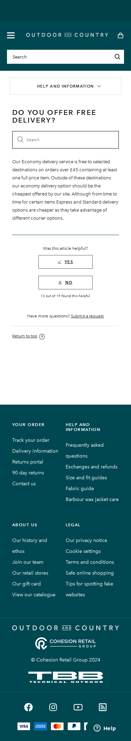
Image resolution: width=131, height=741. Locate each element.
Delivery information (35, 451)
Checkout (118, 35)
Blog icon (103, 707)
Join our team (27, 562)
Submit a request (87, 316)
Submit (117, 56)
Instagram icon (53, 707)
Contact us (24, 484)
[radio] (65, 262)
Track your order (30, 440)
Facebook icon (28, 707)
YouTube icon (78, 707)
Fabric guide (80, 489)
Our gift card (26, 584)
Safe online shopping (90, 573)
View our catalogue (34, 595)
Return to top (24, 336)
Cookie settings (83, 551)
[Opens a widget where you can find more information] (105, 728)
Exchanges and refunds (91, 467)
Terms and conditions (90, 562)
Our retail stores (30, 573)
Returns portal (27, 462)
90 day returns (28, 473)
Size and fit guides (86, 478)
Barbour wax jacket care (92, 499)
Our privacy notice (86, 540)
